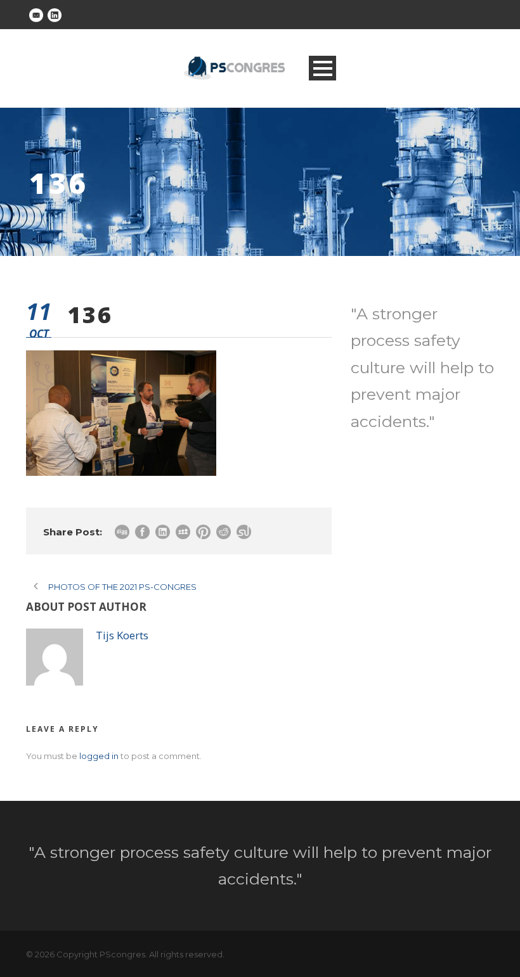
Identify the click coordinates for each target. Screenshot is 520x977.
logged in (99, 756)
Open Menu (322, 68)
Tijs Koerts (122, 635)
